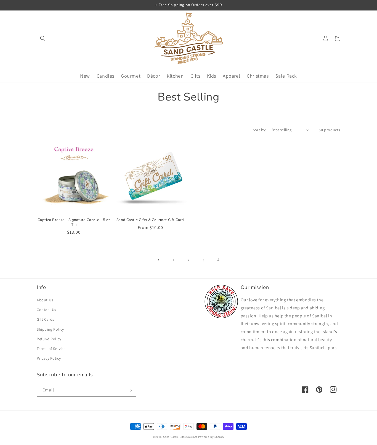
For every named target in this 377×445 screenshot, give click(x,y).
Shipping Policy (50, 329)
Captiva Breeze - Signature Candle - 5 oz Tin (74, 222)
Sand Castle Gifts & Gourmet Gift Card (150, 220)
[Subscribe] (130, 390)
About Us (45, 299)
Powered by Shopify (211, 437)
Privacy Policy (49, 358)
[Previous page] (159, 260)
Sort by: (259, 129)
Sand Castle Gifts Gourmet (180, 437)
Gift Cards (45, 319)
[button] (43, 38)
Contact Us (46, 309)
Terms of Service (51, 348)
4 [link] (218, 260)
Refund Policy (49, 338)
